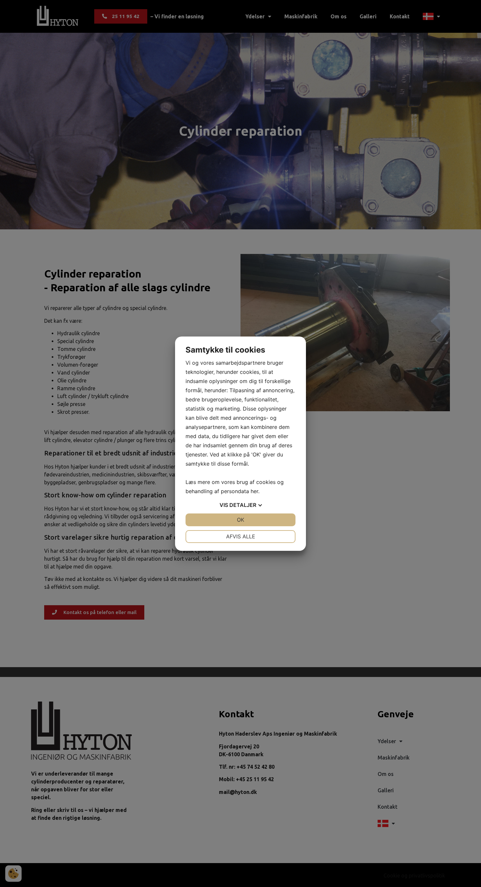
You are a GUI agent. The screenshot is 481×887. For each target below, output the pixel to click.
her (254, 491)
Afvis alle (240, 536)
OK (240, 519)
